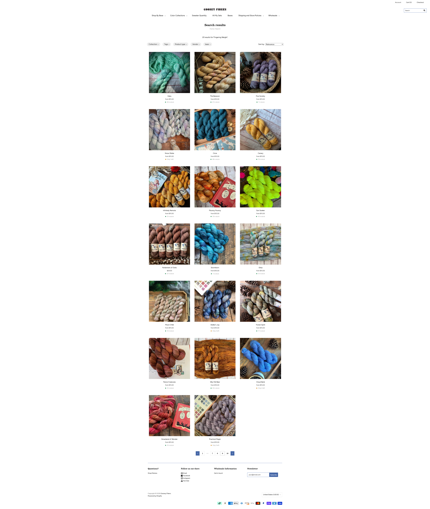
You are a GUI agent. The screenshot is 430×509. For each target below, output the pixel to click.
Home (212, 29)
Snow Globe (169, 153)
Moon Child (169, 325)
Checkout (420, 2)
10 (227, 453)
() (409, 2)
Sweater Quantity (199, 15)
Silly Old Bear (215, 382)
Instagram (186, 478)
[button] (153, 44)
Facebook (186, 476)
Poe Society (260, 96)
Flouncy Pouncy (215, 210)
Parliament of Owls (169, 268)
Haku (169, 96)
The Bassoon (215, 96)
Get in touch (218, 473)
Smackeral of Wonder (169, 439)
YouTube (186, 481)
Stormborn (215, 268)
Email (185, 473)
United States (271, 495)
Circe (215, 153)
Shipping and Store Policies (249, 15)
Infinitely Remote (169, 210)
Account (398, 2)
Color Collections (177, 15)
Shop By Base (157, 15)
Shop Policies (152, 473)
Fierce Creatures (169, 382)
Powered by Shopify (155, 496)
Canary (260, 153)
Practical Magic (215, 439)
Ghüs (260, 268)
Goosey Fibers (166, 493)
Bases (230, 15)
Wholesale (272, 15)
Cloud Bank (260, 382)
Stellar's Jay (215, 325)
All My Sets (217, 15)
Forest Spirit (260, 325)
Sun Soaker (260, 210)
